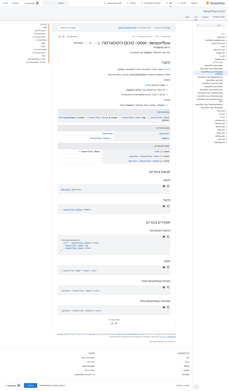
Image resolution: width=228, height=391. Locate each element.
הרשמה (30, 385)
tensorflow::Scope (98, 117)
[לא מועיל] (60, 37)
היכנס (5, 3)
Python (205, 17)
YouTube (185, 374)
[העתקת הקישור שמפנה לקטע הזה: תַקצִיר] (158, 62)
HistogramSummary (68, 117)
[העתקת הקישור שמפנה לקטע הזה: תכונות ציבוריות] (145, 172)
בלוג (187, 358)
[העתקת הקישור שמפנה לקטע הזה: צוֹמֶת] (160, 261)
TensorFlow (166, 37)
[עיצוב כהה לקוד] (164, 186)
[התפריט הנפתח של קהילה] (127, 3)
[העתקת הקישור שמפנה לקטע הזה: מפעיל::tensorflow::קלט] (138, 281)
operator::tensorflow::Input (144, 156)
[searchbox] (210, 25)
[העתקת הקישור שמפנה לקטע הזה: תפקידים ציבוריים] (142, 222)
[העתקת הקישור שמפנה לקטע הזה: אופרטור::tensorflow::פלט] (136, 301)
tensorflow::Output (100, 138)
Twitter (186, 370)
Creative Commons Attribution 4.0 (129, 334)
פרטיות (179, 385)
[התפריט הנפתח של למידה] (177, 3)
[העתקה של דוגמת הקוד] (168, 186)
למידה (183, 3)
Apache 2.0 (93, 334)
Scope (148, 85)
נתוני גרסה (91, 362)
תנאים (186, 385)
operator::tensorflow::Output (144, 161)
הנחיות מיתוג (90, 370)
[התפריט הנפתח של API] (166, 3)
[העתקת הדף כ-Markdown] (90, 43)
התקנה (194, 3)
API (170, 3)
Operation (108, 133)
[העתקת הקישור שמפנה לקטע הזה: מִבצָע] (160, 180)
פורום (187, 362)
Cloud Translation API (127, 28)
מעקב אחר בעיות (88, 358)
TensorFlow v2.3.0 (214, 11)
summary (165, 138)
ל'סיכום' (166, 69)
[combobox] (56, 3)
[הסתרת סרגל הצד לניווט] (196, 386)
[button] (211, 37)
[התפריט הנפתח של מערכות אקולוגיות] (141, 3)
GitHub (15, 3)
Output (161, 105)
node (157, 151)
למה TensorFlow (114, 3)
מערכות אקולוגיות (152, 3)
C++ (196, 17)
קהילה (133, 3)
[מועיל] (64, 37)
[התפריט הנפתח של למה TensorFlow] (104, 3)
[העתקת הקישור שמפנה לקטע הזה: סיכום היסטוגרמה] (146, 230)
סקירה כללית (219, 17)
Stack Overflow (88, 366)
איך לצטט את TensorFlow (84, 374)
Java (187, 17)
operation (164, 133)
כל (157, 94)
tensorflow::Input (131, 117)
